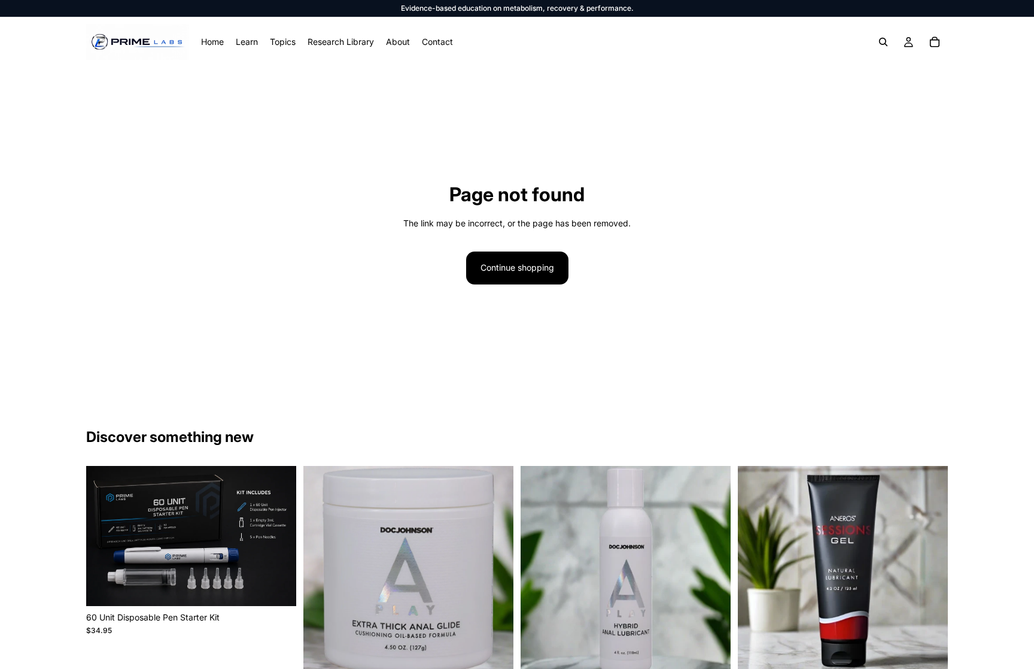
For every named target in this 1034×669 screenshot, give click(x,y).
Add (287, 587)
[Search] (883, 42)
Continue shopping (517, 267)
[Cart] (935, 42)
